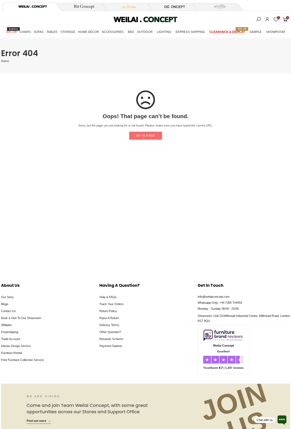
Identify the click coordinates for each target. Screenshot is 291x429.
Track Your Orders (111, 304)
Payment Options (110, 346)
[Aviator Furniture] (217, 7)
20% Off (12, 31)
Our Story (7, 297)
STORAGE (67, 32)
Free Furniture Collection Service (22, 360)
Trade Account (10, 339)
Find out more (39, 420)
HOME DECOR (88, 32)
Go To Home (145, 135)
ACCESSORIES (113, 32)
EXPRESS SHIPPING (190, 32)
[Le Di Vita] (127, 7)
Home (5, 61)
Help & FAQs (108, 297)
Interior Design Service (16, 346)
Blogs (4, 304)
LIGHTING (164, 32)
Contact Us (8, 311)
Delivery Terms (109, 325)
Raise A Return (109, 318)
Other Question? (110, 332)
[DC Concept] (172, 7)
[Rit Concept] (82, 7)
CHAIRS (25, 32)
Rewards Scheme (111, 339)
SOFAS (39, 32)
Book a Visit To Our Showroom (21, 318)
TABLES (52, 32)
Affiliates (6, 325)
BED (131, 32)
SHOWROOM (275, 32)
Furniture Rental (11, 353)
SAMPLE (255, 32)
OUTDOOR (145, 32)
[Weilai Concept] (33, 6)
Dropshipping (9, 332)
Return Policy (108, 311)
